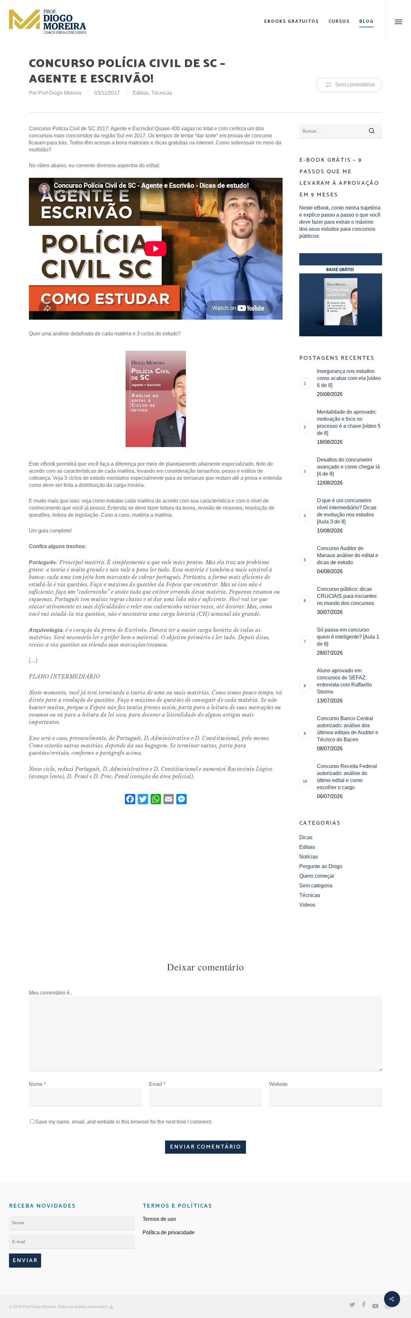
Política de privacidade (169, 1232)
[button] (398, 21)
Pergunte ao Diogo (320, 866)
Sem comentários (354, 84)
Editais (141, 93)
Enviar (25, 1260)
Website (278, 1084)
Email (157, 1084)
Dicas (305, 837)
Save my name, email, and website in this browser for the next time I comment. (123, 1121)
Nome (37, 1084)
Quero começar (316, 876)
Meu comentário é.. (50, 992)
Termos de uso (159, 1219)
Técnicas (161, 93)
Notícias (308, 856)
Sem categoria (315, 885)
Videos (307, 905)
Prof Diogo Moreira (59, 93)
